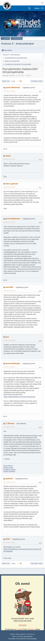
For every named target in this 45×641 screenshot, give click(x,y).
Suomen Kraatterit (9, 471)
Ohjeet (12, 634)
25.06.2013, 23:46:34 (9, 290)
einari (8, 156)
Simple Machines (28, 636)
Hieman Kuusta (8, 468)
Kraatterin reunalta (9, 470)
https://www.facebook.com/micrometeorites (19, 397)
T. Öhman (9, 423)
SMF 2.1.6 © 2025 (17, 636)
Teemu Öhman (8, 466)
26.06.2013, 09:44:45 (9, 367)
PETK (7, 539)
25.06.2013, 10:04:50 (9, 91)
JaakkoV (9, 478)
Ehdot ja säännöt (21, 634)
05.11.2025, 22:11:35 (9, 482)
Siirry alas (5, 81)
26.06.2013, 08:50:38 (9, 340)
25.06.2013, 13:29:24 (9, 187)
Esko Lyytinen (11, 183)
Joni (7, 337)
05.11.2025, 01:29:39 (9, 427)
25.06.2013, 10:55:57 (9, 159)
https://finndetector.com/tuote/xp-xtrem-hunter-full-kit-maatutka (22, 550)
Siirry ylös (5, 563)
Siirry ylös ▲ (31, 634)
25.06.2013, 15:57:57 (9, 222)
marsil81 (9, 287)
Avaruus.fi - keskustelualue (17, 43)
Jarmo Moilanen (12, 87)
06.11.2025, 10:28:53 (9, 542)
